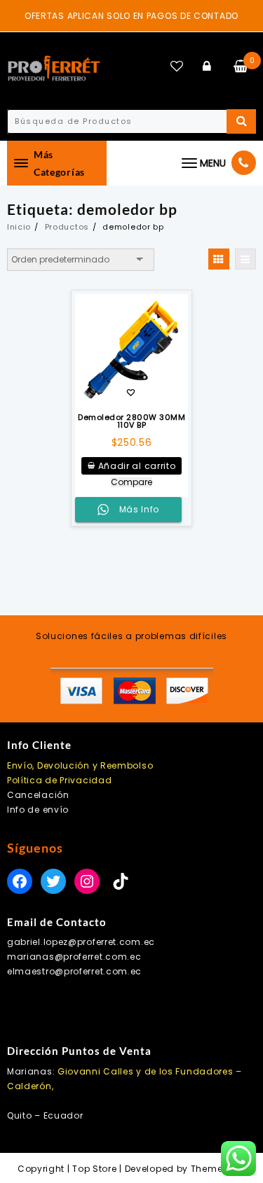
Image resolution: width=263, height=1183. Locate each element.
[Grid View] (218, 259)
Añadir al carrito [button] (137, 466)
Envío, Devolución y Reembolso (80, 765)
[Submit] (241, 121)
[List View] (245, 259)
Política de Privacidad (59, 780)
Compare (131, 482)
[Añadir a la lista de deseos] (132, 351)
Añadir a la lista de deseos (131, 393)
